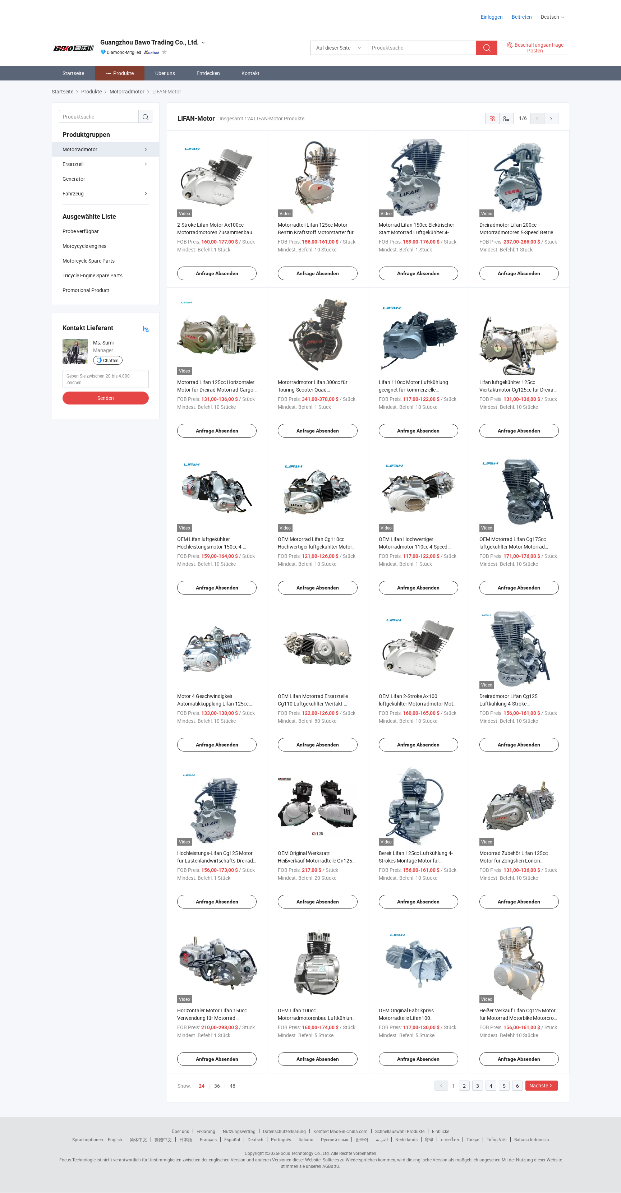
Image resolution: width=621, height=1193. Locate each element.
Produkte (123, 73)
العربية (382, 1139)
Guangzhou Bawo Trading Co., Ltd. (149, 42)
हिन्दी (429, 1139)
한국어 (361, 1139)
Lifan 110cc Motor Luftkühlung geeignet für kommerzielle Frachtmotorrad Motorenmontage (417, 390)
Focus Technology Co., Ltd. (304, 1153)
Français (208, 1139)
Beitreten (522, 16)
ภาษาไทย (450, 1139)
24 (201, 1086)
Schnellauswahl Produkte (399, 1131)
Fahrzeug (73, 193)
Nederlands (406, 1139)
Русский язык (334, 1139)
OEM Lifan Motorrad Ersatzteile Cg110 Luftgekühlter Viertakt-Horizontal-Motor (313, 704)
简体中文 (138, 1139)
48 (232, 1085)
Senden (105, 397)
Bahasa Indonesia (531, 1139)
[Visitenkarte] (146, 328)
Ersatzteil (73, 164)
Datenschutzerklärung (284, 1131)
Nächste (538, 1085)
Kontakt (250, 73)
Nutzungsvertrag (239, 1131)
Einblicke (440, 1131)
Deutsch (255, 1139)
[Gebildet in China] (98, 14)
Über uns (165, 73)
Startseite (73, 73)
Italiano (306, 1139)
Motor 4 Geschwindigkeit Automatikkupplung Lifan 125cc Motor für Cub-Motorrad (213, 704)
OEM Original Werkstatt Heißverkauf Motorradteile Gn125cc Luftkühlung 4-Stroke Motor (317, 860)
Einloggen (492, 16)
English (115, 1139)
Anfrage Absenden (217, 273)
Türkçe (472, 1139)
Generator (74, 178)
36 (217, 1085)
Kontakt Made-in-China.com (340, 1131)
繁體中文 (163, 1139)
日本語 (185, 1139)
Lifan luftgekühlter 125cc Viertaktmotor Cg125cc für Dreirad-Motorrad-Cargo (518, 390)
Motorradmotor (80, 149)
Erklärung (206, 1131)
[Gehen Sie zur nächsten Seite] (551, 118)
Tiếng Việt (497, 1139)
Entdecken (208, 73)
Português (281, 1139)
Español (232, 1139)
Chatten (111, 360)
